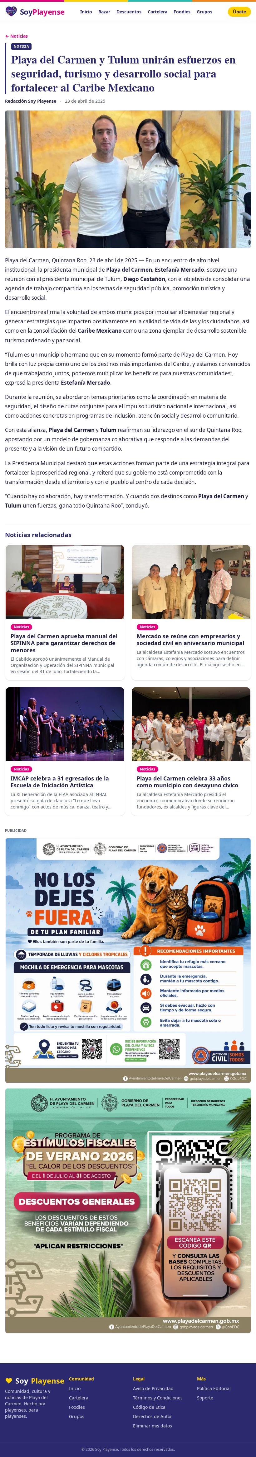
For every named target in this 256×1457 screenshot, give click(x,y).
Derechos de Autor (152, 1416)
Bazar (104, 12)
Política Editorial (214, 1388)
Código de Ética (149, 1407)
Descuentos (128, 12)
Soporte (205, 1398)
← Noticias (16, 36)
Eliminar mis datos (152, 1426)
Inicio (86, 12)
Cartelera (157, 12)
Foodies (182, 12)
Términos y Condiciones (158, 1398)
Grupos (204, 12)
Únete (239, 12)
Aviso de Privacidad (153, 1388)
